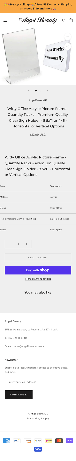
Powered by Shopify (38, 418)
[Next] (47, 90)
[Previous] (28, 90)
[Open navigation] (5, 20)
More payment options (38, 279)
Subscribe (18, 394)
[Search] (64, 20)
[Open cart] (70, 20)
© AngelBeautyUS (38, 413)
